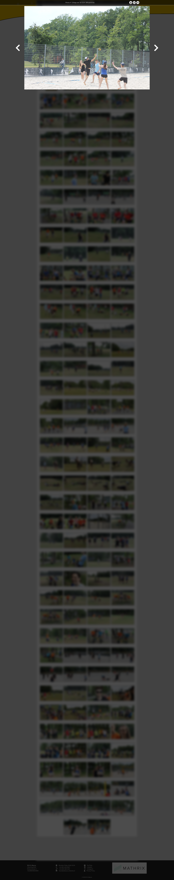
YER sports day (90, 2)
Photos (67, 2)
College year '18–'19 (78, 2)
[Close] (137, 2)
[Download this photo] (130, 2)
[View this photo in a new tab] (134, 2)
